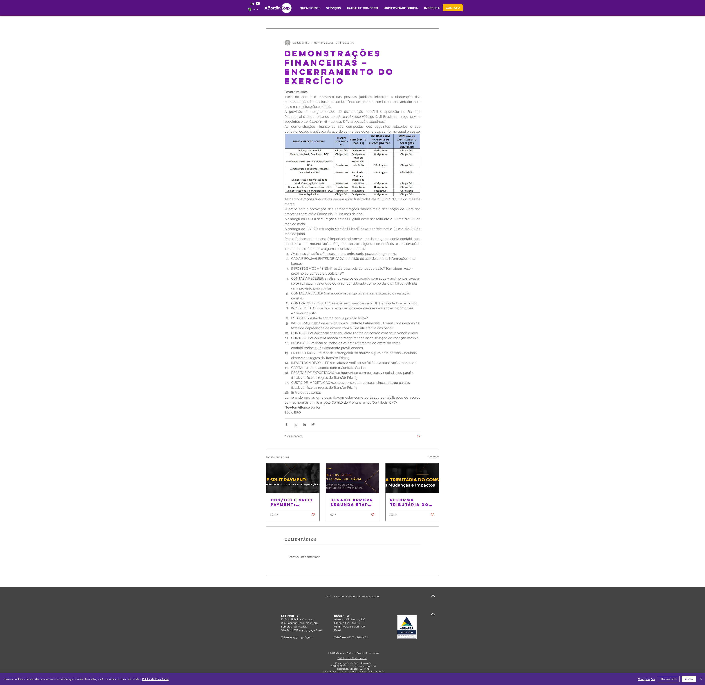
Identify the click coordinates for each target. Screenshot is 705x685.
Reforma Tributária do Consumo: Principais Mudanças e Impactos (409, 502)
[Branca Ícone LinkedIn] (252, 3)
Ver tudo (434, 456)
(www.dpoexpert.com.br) (362, 666)
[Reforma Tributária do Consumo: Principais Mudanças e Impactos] (412, 478)
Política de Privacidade (155, 679)
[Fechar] (700, 679)
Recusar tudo (669, 679)
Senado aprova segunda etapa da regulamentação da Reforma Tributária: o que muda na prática (352, 502)
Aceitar (689, 679)
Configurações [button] (646, 679)
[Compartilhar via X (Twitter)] (295, 424)
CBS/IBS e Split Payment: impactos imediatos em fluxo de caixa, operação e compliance (293, 502)
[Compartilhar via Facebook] (286, 424)
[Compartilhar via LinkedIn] (304, 424)
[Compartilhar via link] (313, 424)
